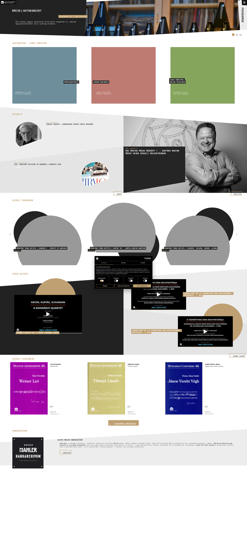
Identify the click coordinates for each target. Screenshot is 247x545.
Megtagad (105, 285)
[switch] (116, 281)
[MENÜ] (244, 2)
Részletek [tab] (123, 262)
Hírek (119, 194)
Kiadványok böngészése (125, 424)
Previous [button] (10, 234)
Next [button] (237, 234)
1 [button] (233, 35)
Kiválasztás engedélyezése (124, 285)
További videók (238, 356)
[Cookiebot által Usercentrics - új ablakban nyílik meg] (145, 258)
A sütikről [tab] (143, 262)
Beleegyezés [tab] (104, 262)
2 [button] (237, 34)
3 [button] (240, 35)
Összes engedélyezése (142, 285)
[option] (123, 18)
